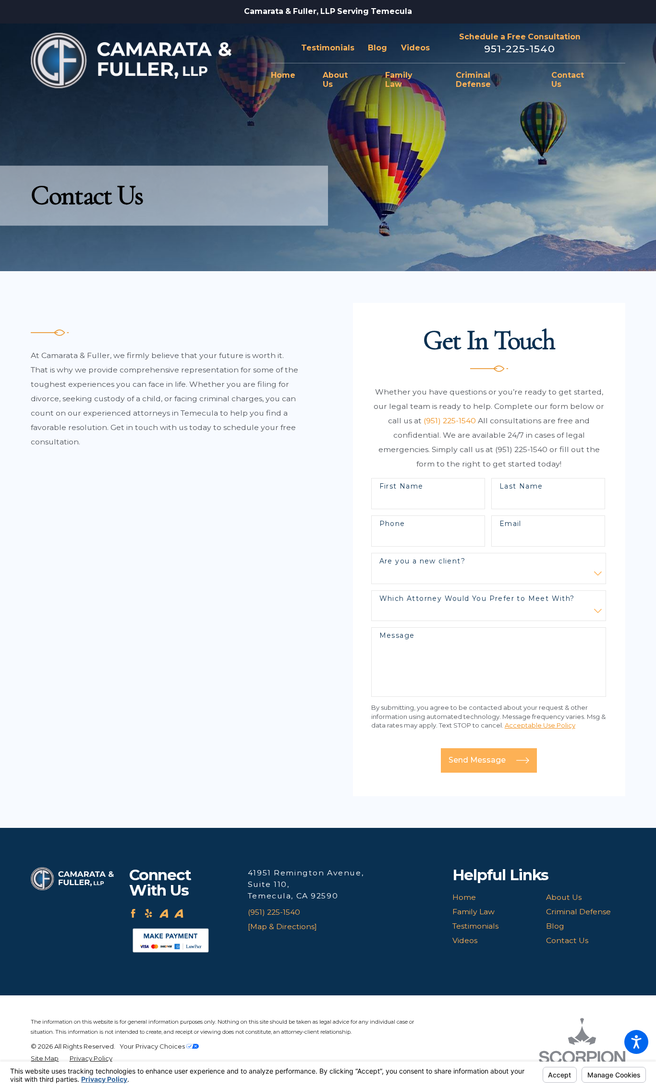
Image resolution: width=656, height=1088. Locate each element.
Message (397, 636)
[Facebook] (133, 913)
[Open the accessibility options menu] (636, 1042)
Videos (415, 47)
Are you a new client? (422, 561)
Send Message (477, 760)
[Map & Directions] (282, 926)
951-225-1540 (520, 49)
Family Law (473, 911)
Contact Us (567, 940)
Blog (377, 47)
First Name (401, 486)
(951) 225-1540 (450, 420)
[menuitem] (290, 75)
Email (510, 524)
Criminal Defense (578, 911)
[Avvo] (163, 913)
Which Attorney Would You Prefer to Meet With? (477, 599)
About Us (564, 897)
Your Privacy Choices (153, 1046)
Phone (392, 524)
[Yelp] (148, 913)
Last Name (521, 486)
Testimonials (327, 47)
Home (464, 897)
